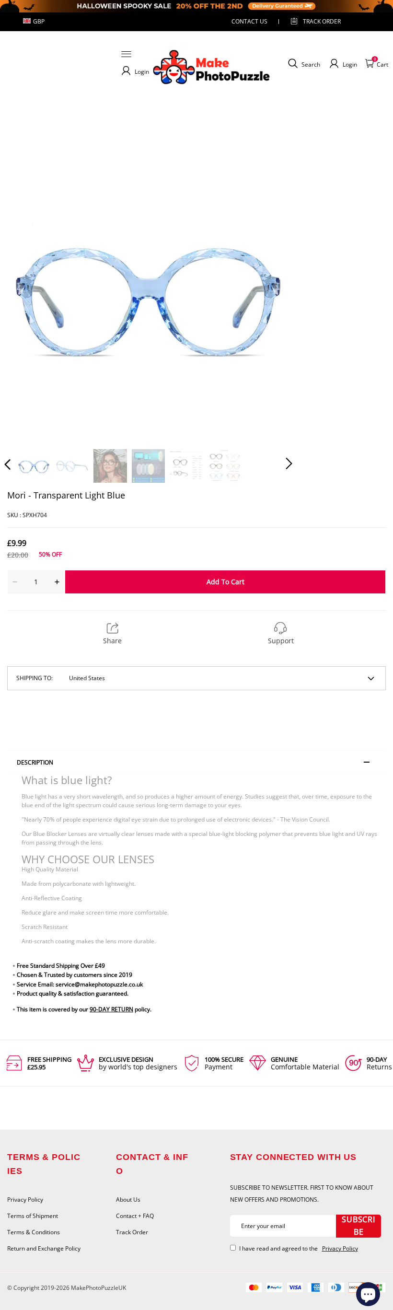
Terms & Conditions (33, 1232)
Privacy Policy (25, 1199)
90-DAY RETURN (111, 1009)
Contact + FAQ (135, 1216)
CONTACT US (249, 21)
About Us (128, 1199)
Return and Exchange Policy (44, 1248)
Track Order (322, 21)
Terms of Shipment (32, 1216)
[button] (27, 294)
